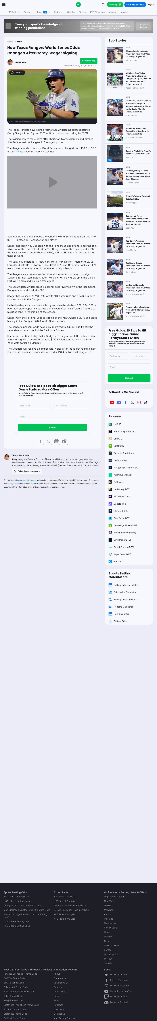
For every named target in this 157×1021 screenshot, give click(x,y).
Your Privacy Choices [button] (64, 1018)
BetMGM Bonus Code (14, 978)
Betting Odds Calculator (126, 585)
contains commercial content (23, 480)
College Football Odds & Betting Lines (22, 905)
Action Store (60, 991)
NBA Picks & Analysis (64, 901)
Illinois (107, 932)
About (57, 973)
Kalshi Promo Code (13, 996)
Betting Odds (120, 621)
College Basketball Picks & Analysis (71, 910)
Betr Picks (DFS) (122, 518)
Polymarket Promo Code (16, 987)
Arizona (107, 914)
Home (10, 41)
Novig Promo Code (13, 1000)
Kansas (107, 950)
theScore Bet (120, 460)
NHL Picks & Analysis (64, 918)
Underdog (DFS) (122, 489)
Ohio (106, 941)
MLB (19, 41)
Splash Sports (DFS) (124, 547)
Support (58, 1000)
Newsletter (59, 1009)
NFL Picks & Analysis (64, 896)
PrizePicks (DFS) (122, 496)
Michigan (108, 936)
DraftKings (16, 151)
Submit (52, 427)
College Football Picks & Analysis (70, 905)
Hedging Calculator (123, 606)
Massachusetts (111, 945)
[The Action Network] (78, 4)
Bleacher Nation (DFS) (125, 532)
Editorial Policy (61, 982)
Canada (108, 963)
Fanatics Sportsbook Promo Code (20, 973)
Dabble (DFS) (120, 503)
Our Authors (60, 978)
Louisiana (108, 905)
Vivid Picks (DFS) (122, 539)
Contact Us (59, 1013)
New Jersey (110, 923)
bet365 (117, 424)
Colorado (108, 918)
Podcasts (58, 1005)
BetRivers (118, 482)
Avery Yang (21, 62)
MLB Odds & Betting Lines (17, 921)
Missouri (108, 958)
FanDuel (118, 561)
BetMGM (118, 438)
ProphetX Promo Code (15, 1009)
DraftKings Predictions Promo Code (21, 1005)
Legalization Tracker (114, 896)
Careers (58, 987)
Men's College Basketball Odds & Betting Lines (27, 910)
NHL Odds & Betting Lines (17, 925)
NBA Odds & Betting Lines (17, 901)
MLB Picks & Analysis (64, 914)
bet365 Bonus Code (14, 982)
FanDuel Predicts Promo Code (19, 991)
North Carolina (111, 954)
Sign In (151, 4)
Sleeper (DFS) (121, 511)
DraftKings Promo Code (15, 1013)
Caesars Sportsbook (124, 453)
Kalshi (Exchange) (123, 475)
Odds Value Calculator (125, 592)
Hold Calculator (121, 614)
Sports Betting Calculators (120, 575)
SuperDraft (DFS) (122, 554)
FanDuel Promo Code (14, 1018)
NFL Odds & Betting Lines (16, 896)
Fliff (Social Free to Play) (126, 467)
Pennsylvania (110, 927)
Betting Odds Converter (126, 599)
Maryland (108, 910)
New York (109, 901)
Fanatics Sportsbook (124, 431)
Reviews (115, 416)
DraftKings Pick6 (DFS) (125, 525)
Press (56, 996)
